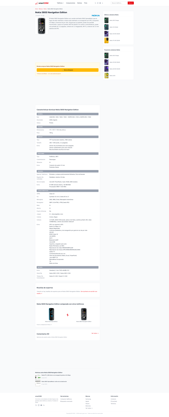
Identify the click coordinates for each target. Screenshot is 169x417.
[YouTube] (100, 3)
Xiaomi (87, 403)
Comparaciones (70, 3)
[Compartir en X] (41, 15)
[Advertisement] (67, 90)
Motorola (88, 406)
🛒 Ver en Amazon (67, 70)
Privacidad (114, 401)
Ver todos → (95, 333)
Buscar (131, 3)
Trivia (85, 3)
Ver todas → (89, 408)
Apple (87, 401)
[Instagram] (97, 3)
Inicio (36, 9)
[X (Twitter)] (95, 3)
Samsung (88, 399)
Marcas (41, 9)
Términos (113, 403)
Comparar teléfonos (66, 399)
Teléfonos (60, 3)
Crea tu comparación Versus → (44, 324)
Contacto (113, 399)
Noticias (79, 3)
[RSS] (102, 3)
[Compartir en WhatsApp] (43, 15)
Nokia (45, 9)
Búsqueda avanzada (66, 401)
